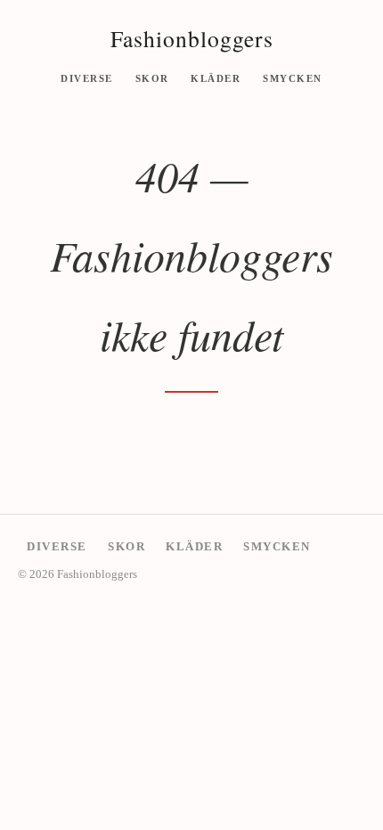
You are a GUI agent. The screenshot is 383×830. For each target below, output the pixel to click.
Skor (152, 77)
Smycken (292, 77)
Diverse (87, 77)
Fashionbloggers (191, 38)
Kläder (215, 77)
